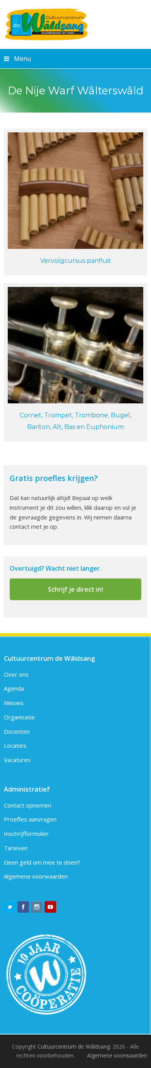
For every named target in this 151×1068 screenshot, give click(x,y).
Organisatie (19, 717)
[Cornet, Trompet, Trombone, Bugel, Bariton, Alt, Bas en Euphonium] (76, 345)
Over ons (16, 674)
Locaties (15, 745)
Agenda (14, 688)
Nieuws (14, 703)
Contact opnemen (27, 805)
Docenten (17, 731)
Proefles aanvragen (30, 819)
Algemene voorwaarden (36, 876)
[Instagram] (37, 907)
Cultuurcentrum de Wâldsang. (74, 1046)
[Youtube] (50, 907)
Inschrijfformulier (26, 833)
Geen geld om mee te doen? (42, 862)
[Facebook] (23, 907)
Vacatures (17, 760)
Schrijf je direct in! (75, 589)
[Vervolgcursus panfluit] (76, 190)
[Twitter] (9, 907)
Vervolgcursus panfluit (75, 260)
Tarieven (15, 848)
